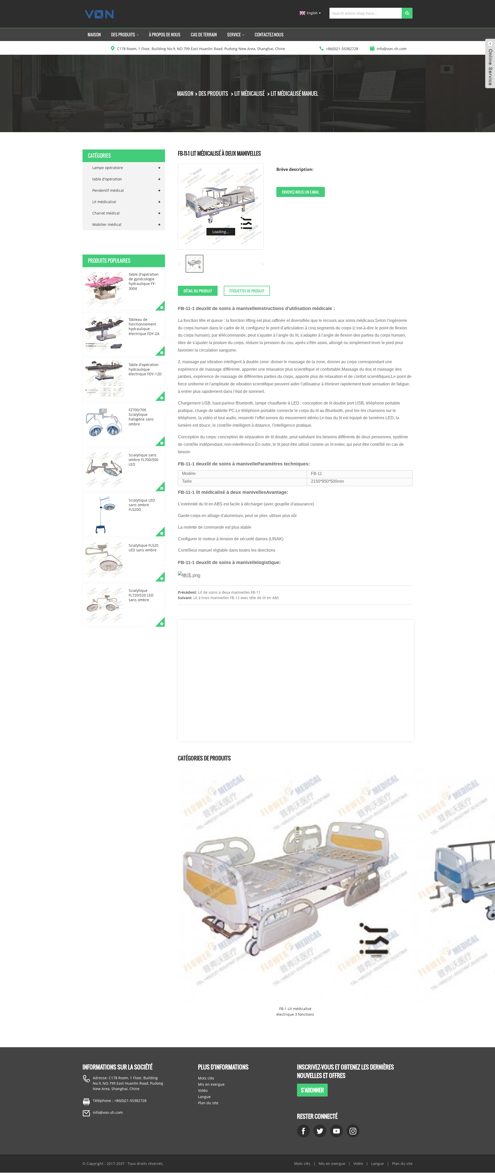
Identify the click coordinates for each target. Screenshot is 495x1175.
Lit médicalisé (249, 93)
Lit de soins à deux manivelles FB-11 (229, 592)
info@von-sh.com (108, 1112)
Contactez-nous (269, 34)
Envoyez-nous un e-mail (300, 192)
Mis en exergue (211, 1084)
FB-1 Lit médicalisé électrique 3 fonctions (295, 1011)
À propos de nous (164, 34)
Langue (204, 1096)
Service (234, 34)
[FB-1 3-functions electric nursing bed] (295, 884)
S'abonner (312, 1090)
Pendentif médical (108, 190)
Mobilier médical (106, 224)
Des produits (123, 34)
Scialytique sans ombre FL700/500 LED (143, 459)
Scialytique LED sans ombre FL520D (142, 505)
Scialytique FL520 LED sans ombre (143, 547)
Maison (94, 34)
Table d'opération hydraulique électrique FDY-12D (145, 369)
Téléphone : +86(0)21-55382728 (119, 1100)
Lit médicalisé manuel (294, 93)
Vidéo (203, 1090)
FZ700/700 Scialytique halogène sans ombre (141, 416)
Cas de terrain (204, 34)
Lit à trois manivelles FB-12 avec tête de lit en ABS (236, 597)
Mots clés (206, 1078)
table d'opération (107, 179)
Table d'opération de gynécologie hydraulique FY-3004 (144, 281)
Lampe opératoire (107, 167)
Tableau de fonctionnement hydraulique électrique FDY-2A (144, 326)
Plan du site (208, 1102)
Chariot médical (106, 213)
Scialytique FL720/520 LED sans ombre (141, 595)
